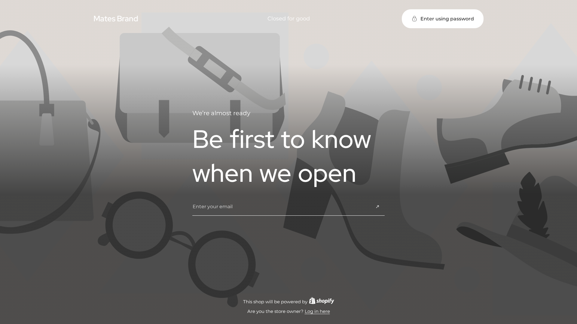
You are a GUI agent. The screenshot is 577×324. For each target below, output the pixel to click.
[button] (443, 18)
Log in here (317, 311)
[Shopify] (321, 301)
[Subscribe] (377, 207)
